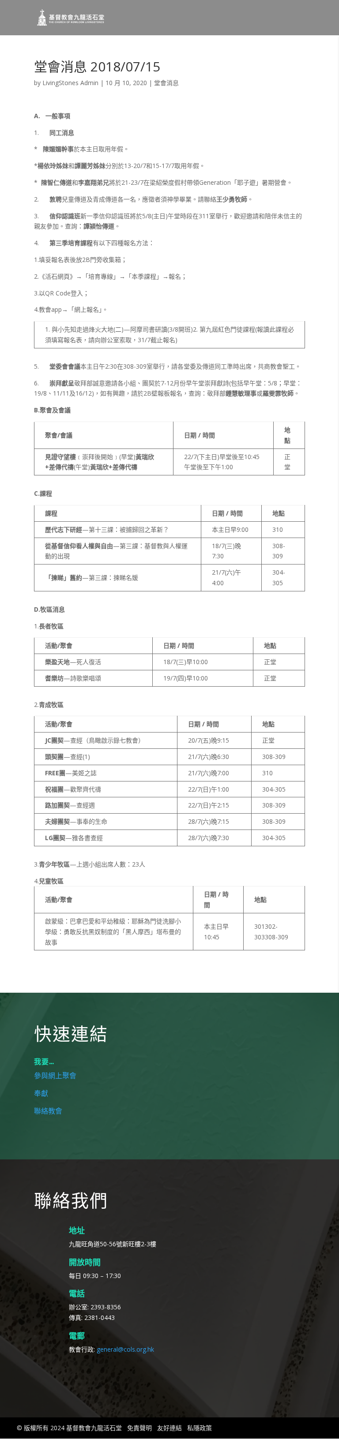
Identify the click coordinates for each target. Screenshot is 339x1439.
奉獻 (41, 1094)
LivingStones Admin (70, 82)
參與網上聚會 (55, 1076)
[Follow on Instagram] (66, 1373)
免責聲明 (139, 1428)
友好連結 (169, 1428)
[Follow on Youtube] (89, 1373)
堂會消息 (166, 82)
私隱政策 (199, 1428)
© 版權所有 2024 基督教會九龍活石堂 (69, 1428)
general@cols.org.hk (125, 1349)
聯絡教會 (48, 1111)
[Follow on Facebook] (43, 1373)
